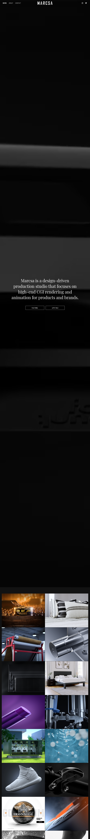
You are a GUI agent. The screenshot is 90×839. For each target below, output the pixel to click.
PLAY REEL (35, 308)
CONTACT (18, 3)
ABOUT (11, 3)
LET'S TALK (55, 308)
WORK (5, 3)
